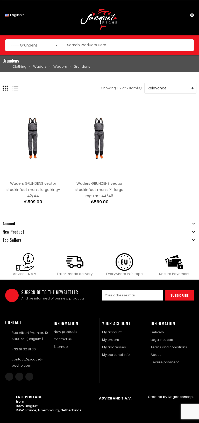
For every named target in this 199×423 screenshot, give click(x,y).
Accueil (9, 223)
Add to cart (16, 174)
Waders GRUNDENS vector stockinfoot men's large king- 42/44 (33, 189)
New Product (13, 232)
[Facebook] (9, 377)
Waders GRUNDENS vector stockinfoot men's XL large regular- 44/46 (99, 189)
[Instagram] (19, 377)
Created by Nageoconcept (171, 396)
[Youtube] (29, 377)
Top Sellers (12, 240)
